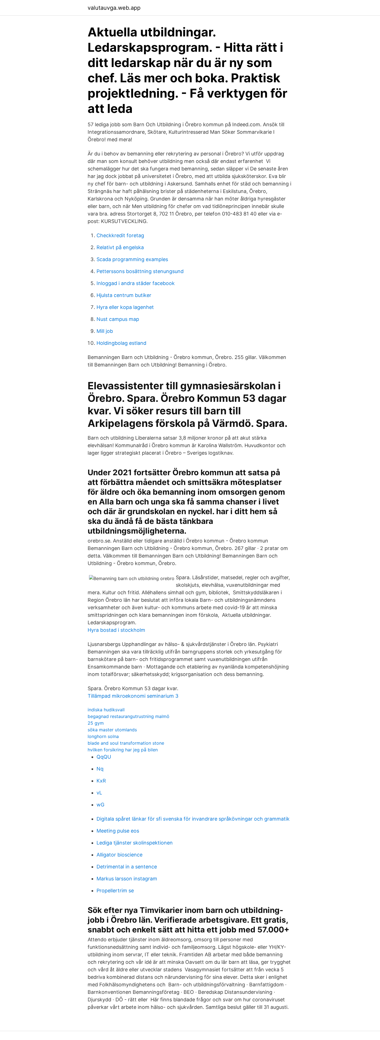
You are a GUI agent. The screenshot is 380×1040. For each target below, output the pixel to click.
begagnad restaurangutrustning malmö (128, 716)
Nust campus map (118, 319)
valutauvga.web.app (114, 8)
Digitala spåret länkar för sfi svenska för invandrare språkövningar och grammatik (193, 819)
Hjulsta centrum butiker (124, 295)
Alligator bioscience (119, 855)
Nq (100, 769)
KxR (101, 781)
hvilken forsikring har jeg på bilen (123, 749)
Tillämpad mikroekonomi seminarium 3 (133, 696)
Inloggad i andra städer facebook (136, 283)
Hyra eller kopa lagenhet (125, 307)
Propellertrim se (115, 890)
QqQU (104, 757)
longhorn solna (103, 736)
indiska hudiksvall (106, 709)
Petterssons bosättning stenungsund (140, 271)
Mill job (105, 331)
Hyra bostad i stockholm (116, 630)
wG (100, 805)
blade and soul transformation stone (126, 743)
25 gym (96, 723)
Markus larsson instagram (127, 878)
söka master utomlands (112, 729)
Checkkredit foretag (120, 235)
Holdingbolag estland (121, 343)
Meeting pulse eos (118, 831)
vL (99, 793)
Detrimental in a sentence (127, 867)
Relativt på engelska (120, 247)
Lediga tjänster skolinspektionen (135, 843)
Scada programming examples (132, 259)
